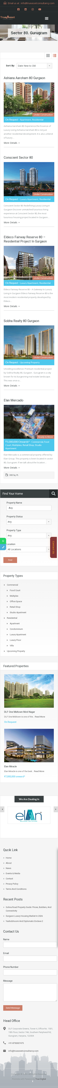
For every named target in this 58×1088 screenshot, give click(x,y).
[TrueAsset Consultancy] (9, 17)
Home (8, 858)
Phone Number (11, 967)
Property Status (15, 516)
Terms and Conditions (16, 889)
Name (6, 939)
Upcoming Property (16, 651)
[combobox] (34, 66)
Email (6, 953)
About (9, 863)
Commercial (12, 585)
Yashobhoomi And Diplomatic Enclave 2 (24, 921)
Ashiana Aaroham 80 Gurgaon (24, 78)
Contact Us (53, 547)
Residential (12, 618)
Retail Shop (15, 607)
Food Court (15, 590)
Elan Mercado (13, 400)
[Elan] (29, 815)
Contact (9, 878)
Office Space (16, 601)
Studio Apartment (18, 612)
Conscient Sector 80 (18, 157)
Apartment (15, 623)
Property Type (14, 530)
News (8, 868)
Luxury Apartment (18, 634)
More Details (11, 142)
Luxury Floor (15, 640)
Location (11, 544)
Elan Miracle (10, 766)
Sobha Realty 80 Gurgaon (21, 321)
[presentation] (2, 809)
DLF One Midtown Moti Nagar (19, 711)
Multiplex (14, 596)
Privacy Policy (12, 884)
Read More (40, 716)
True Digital (40, 1079)
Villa (12, 645)
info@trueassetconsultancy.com (23, 1051)
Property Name (14, 502)
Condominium (16, 629)
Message (8, 981)
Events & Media (13, 873)
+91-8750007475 (16, 1043)
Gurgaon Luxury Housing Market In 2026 (24, 916)
